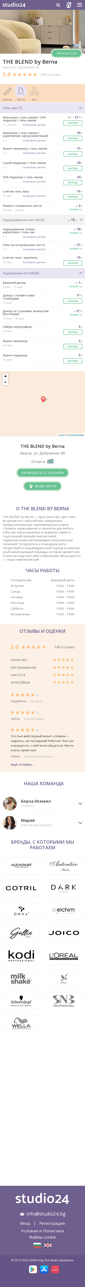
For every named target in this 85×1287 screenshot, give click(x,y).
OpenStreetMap (76, 434)
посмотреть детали (34, 124)
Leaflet (61, 434)
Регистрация (52, 1223)
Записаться (66, 53)
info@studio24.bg (46, 1214)
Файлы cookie (42, 1237)
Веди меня (45, 486)
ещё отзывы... (22, 764)
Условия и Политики (42, 1231)
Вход (25, 1223)
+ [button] (5, 376)
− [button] (5, 382)
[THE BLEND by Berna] (37, 1245)
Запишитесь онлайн (42, 473)
